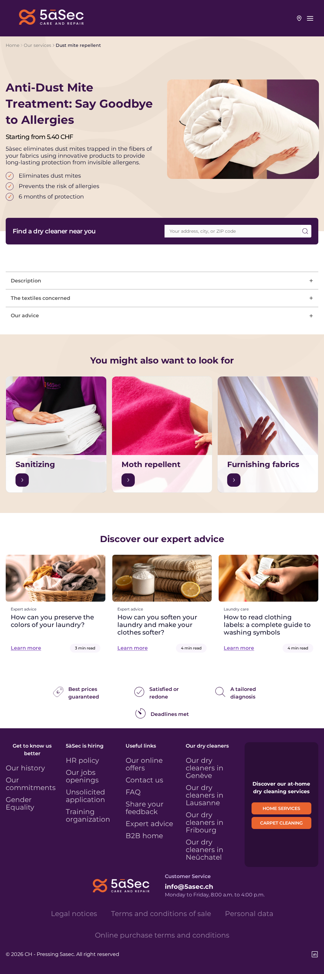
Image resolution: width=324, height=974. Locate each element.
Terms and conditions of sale (161, 914)
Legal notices (74, 914)
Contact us (144, 780)
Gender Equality (20, 803)
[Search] (305, 231)
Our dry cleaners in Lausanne (204, 795)
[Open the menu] (310, 18)
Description (26, 281)
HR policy (82, 760)
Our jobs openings (82, 776)
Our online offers (144, 764)
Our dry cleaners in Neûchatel (204, 849)
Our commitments (31, 784)
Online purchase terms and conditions (162, 935)
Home (12, 45)
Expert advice (149, 824)
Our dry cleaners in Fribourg (204, 822)
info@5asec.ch (189, 886)
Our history (25, 768)
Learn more (26, 648)
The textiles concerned (40, 298)
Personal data (249, 914)
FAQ (133, 792)
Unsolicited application (85, 796)
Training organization (88, 815)
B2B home (144, 836)
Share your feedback (145, 808)
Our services (37, 45)
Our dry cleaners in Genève (204, 768)
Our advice (25, 316)
